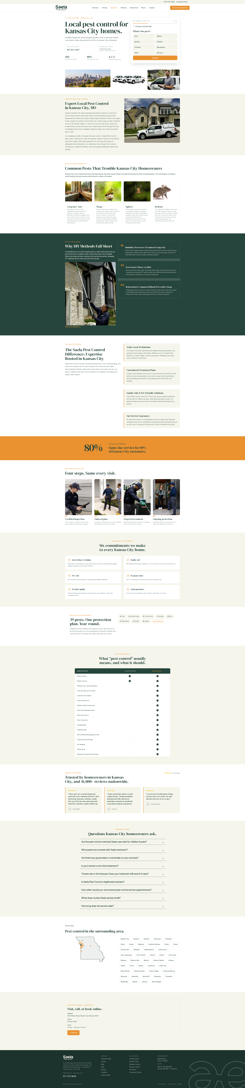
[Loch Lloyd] (80, 946)
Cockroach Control (135, 1072)
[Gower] (80, 942)
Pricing (104, 8)
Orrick (132, 965)
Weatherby (124, 982)
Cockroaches (149, 616)
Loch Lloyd (172, 955)
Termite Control (134, 1059)
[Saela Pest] (66, 7)
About (143, 8)
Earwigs (161, 616)
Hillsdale (137, 949)
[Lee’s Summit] (81, 946)
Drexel (131, 944)
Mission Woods (159, 960)
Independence (149, 949)
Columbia (168, 939)
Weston (135, 982)
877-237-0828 (69, 1076)
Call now (74, 1033)
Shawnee (124, 976)
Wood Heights (156, 982)
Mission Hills (135, 960)
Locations (113, 8)
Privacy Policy (162, 1084)
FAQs (102, 1067)
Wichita (144, 982)
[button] (122, 842)
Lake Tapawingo (126, 955)
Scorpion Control (134, 1067)
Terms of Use (171, 1084)
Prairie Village (154, 971)
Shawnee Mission (169, 971)
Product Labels (105, 1075)
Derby (123, 944)
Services (95, 8)
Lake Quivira (162, 949)
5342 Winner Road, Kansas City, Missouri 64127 (82, 1016)
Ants (123, 616)
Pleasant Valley (139, 971)
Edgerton (141, 944)
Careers (103, 1061)
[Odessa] (83, 945)
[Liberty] (81, 944)
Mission (146, 960)
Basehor (136, 939)
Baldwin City (125, 939)
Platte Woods (125, 971)
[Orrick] (82, 944)
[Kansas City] (81, 945)
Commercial (134, 8)
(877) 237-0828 (169, 2)
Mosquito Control (134, 1064)
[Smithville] (81, 943)
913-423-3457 (73, 49)
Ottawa (140, 965)
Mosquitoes (125, 621)
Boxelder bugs (134, 616)
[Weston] (79, 943)
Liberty (161, 955)
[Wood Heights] (82, 943)
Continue (155, 58)
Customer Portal (181, 2)
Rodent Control (134, 1061)
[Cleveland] (80, 947)
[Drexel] (80, 948)
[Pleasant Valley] (81, 951)
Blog (102, 1064)
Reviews (124, 8)
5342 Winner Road (105, 49)
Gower (175, 944)
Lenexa (152, 955)
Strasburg (157, 976)
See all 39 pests (158, 621)
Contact (152, 8)
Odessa (171, 960)
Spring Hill (146, 976)
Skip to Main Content (1, 3)
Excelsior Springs (154, 944)
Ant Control (132, 1069)
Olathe (123, 965)
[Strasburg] (82, 947)
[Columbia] (90, 945)
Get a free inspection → (73, 326)
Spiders (137, 621)
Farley (167, 944)
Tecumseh (168, 976)
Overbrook (151, 965)
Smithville (135, 976)
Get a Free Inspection (180, 8)
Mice (170, 616)
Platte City (162, 965)
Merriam (123, 960)
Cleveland (157, 939)
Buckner (146, 939)
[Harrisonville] (81, 947)
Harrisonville (125, 949)
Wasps (147, 621)
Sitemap (179, 1084)
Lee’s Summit (140, 955)
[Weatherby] (82, 940)
